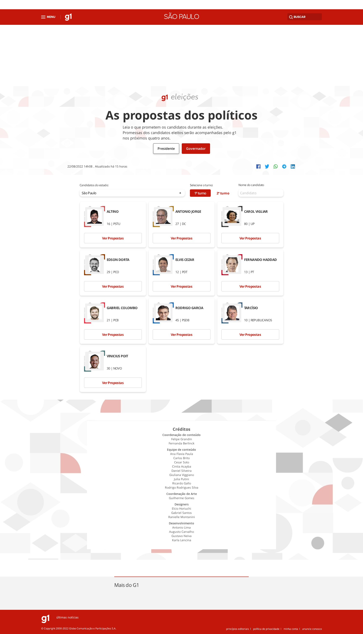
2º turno (223, 193)
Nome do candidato (251, 185)
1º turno (200, 193)
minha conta (291, 629)
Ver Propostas (113, 238)
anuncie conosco (312, 629)
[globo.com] (45, 622)
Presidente (166, 148)
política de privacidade (266, 629)
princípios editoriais (237, 629)
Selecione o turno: (201, 185)
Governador (196, 148)
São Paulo (181, 17)
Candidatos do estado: (94, 185)
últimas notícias (67, 617)
